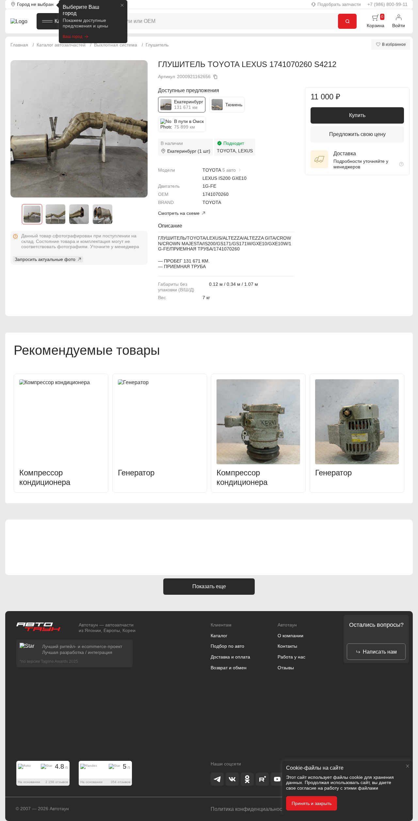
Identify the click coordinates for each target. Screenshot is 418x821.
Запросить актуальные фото (45, 259)
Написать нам (380, 652)
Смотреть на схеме (179, 213)
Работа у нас (291, 656)
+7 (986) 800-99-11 (387, 4)
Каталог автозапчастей (61, 44)
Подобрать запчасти (339, 4)
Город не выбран (35, 4)
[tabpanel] (79, 128)
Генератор (136, 472)
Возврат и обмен (229, 667)
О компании (290, 635)
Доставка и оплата (230, 656)
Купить (357, 115)
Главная (19, 44)
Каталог (64, 21)
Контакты (287, 646)
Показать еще (209, 586)
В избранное (394, 44)
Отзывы (286, 667)
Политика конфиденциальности (249, 809)
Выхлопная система (115, 44)
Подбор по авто (227, 646)
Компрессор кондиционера (44, 477)
